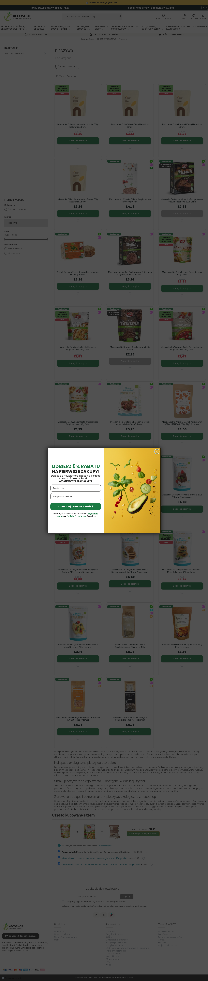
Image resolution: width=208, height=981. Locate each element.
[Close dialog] (157, 451)
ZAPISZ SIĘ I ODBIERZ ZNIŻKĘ (75, 506)
